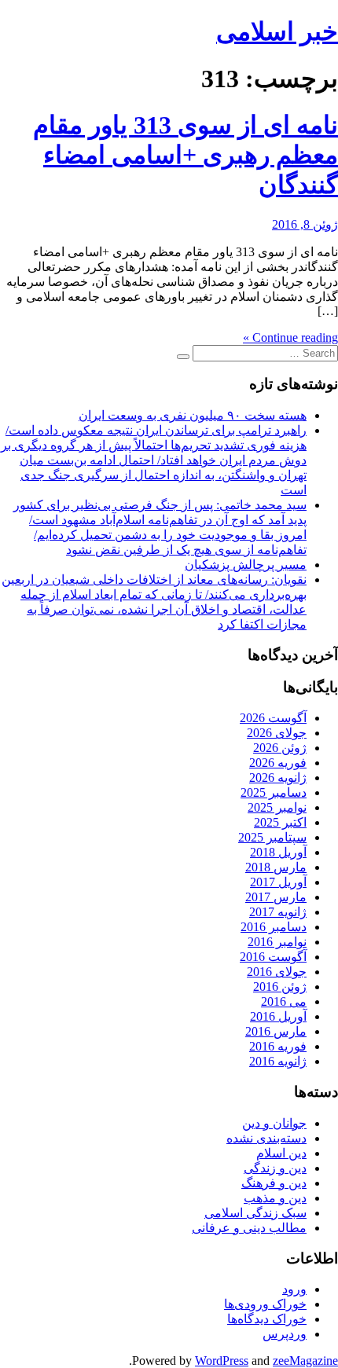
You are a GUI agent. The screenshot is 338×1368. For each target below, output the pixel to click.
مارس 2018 (276, 867)
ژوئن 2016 (280, 986)
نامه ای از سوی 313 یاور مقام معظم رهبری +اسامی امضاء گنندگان (185, 155)
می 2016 (284, 1001)
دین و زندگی (275, 1168)
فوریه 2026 (278, 762)
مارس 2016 (276, 1031)
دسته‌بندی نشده (266, 1138)
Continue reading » (290, 337)
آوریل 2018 (278, 852)
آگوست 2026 (273, 717)
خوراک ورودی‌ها (265, 1304)
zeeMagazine (305, 1360)
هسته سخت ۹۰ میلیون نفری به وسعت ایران (193, 415)
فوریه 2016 (278, 1046)
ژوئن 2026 (280, 747)
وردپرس (285, 1333)
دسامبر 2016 (274, 926)
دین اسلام (281, 1153)
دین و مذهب (275, 1198)
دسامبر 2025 (274, 792)
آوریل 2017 (278, 882)
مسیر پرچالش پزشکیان (246, 564)
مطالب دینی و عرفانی (249, 1227)
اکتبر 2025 (280, 822)
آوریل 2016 (278, 1016)
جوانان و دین (274, 1123)
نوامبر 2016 (277, 941)
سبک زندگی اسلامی (255, 1212)
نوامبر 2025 (277, 807)
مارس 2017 (276, 897)
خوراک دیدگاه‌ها (267, 1319)
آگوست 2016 (273, 956)
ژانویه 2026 (278, 777)
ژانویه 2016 (278, 1061)
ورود (294, 1289)
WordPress (221, 1360)
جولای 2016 (277, 971)
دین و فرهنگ (274, 1183)
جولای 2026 (277, 732)
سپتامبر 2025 (272, 837)
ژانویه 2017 (278, 912)
